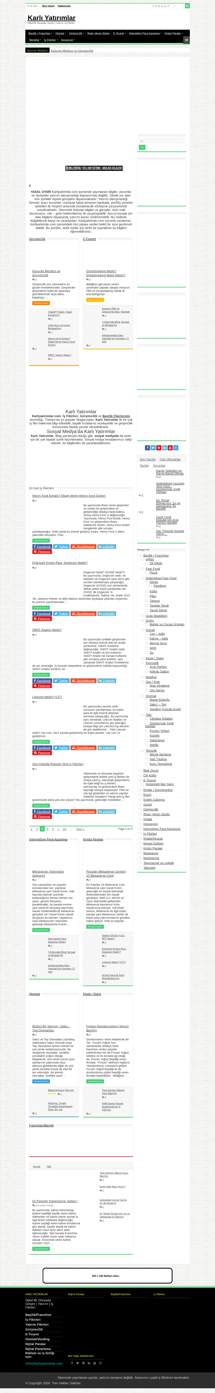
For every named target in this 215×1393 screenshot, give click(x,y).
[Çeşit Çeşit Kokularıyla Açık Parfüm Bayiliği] (147, 521)
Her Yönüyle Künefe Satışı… (170, 532)
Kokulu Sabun (159, 671)
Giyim (150, 620)
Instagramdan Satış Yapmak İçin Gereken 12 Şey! (115, 338)
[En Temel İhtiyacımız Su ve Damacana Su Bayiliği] (147, 504)
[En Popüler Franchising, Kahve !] (105, 1136)
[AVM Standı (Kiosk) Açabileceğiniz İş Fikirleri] (122, 1147)
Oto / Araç (153, 682)
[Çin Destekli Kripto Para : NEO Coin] (76, 1346)
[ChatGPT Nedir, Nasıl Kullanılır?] (179, 1314)
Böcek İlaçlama (160, 754)
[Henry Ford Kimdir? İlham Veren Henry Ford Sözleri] (161, 1336)
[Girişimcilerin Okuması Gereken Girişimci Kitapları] (161, 1304)
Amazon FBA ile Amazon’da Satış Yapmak (116, 310)
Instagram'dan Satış (160, 784)
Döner (154, 582)
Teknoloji (34, 39)
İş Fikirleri (50, 39)
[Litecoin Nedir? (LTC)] (93, 1314)
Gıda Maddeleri (156, 616)
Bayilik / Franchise (39, 33)
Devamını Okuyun (41, 303)
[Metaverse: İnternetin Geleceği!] (179, 1325)
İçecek (36, 1166)
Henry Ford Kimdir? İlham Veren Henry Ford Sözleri (61, 341)
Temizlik (151, 750)
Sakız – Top (158, 704)
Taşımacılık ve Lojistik (158, 863)
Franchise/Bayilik (41, 1125)
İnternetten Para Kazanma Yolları (57, 940)
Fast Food (153, 568)
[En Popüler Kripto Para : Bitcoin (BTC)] (93, 1335)
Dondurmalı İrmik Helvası (159, 725)
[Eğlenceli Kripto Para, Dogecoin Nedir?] (76, 1314)
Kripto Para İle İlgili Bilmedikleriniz (113, 977)
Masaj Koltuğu (160, 699)
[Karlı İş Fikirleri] (161, 1357)
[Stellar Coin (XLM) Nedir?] (76, 1335)
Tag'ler (144, 465)
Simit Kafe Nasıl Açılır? (112, 1186)
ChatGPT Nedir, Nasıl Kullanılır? (107, 120)
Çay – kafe (157, 633)
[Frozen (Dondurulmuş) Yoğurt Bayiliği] (122, 1136)
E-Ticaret (118, 33)
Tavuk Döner (158, 610)
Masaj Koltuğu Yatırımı (61, 1090)
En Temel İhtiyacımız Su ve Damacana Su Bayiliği (115, 1215)
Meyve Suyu (158, 643)
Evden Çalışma (154, 799)
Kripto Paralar (173, 33)
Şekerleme (157, 740)
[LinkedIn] (162, 6)
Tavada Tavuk (159, 605)
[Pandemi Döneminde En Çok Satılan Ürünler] (73, 1136)
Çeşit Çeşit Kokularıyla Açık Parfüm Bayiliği (167, 519)
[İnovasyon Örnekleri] (179, 1357)
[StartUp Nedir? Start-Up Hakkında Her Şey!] (179, 1304)
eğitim (150, 559)
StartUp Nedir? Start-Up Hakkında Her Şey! (141, 89)
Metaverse (150, 853)
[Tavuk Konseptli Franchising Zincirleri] (105, 1147)
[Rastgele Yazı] (186, 40)
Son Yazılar (148, 459)
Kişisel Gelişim (153, 843)
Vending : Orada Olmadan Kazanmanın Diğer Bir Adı (60, 1106)
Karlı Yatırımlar (52, 18)
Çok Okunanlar (170, 459)
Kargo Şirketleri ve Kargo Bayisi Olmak (170, 472)
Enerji (147, 794)
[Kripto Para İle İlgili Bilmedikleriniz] (76, 1325)
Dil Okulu (156, 563)
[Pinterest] (159, 6)
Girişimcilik (75, 33)
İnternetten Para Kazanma (144, 33)
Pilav (153, 596)
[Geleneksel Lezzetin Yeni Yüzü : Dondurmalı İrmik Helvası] (147, 487)
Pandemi (160, 585)
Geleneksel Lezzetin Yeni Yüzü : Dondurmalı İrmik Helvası (170, 488)
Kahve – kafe (159, 638)
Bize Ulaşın (48, 6)
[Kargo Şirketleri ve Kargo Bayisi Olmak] (89, 1136)
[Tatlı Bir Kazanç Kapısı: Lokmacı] (57, 1136)
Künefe (155, 735)
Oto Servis (157, 690)
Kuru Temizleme (161, 764)
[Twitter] (156, 6)
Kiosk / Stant (92, 994)
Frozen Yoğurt (159, 731)
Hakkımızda (64, 6)
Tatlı (49, 1166)
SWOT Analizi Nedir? (59, 355)
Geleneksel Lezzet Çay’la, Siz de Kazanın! (113, 1202)
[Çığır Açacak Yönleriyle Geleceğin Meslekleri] (179, 1346)
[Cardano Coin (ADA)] (93, 1325)
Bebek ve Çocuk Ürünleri (167, 624)
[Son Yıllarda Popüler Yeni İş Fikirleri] (161, 1346)
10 (64, 829)
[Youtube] (165, 6)
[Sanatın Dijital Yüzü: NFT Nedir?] (93, 1303)
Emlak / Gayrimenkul (158, 790)
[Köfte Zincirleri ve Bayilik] (89, 1147)
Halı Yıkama (158, 759)
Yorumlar (159, 465)
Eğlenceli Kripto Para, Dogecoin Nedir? (60, 563)
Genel (147, 804)
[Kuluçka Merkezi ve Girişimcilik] (161, 1314)
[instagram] (168, 6)
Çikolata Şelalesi (161, 718)
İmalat (147, 819)
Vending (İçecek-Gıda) (165, 709)
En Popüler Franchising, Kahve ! (55, 1201)
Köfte (153, 591)
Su (151, 652)
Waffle (154, 745)
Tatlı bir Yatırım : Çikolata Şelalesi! (102, 168)
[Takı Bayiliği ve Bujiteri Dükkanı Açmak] (40, 1136)
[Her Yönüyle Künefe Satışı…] (147, 535)
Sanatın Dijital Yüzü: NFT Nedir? (113, 937)
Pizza (153, 572)
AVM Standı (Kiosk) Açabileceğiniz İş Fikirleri (112, 1106)
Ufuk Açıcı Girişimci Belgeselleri (59, 327)
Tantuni (155, 600)
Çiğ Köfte (149, 775)
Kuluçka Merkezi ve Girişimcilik (72, 50)
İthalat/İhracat (153, 838)
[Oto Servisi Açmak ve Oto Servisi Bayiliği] (73, 1147)
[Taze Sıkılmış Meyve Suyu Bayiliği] (40, 1147)
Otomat (59, 33)
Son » (80, 829)
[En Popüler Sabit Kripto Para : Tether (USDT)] (93, 1346)
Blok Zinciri (150, 770)
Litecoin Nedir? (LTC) (47, 697)
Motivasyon (151, 858)
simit (153, 648)
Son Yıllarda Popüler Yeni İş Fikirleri (58, 764)
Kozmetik (152, 663)
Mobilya (151, 677)
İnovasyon (67, 39)
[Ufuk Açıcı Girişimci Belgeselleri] (161, 1325)
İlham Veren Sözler (98, 33)
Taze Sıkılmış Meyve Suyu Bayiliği (113, 1092)
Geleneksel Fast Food (161, 578)
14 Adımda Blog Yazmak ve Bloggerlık (115, 324)
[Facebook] (153, 6)
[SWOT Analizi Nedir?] (179, 1336)
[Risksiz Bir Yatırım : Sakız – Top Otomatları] (57, 1147)
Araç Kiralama (159, 685)
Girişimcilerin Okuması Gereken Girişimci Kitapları (67, 89)
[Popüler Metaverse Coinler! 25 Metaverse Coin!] (76, 1303)
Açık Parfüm (158, 666)
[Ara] (187, 6)
